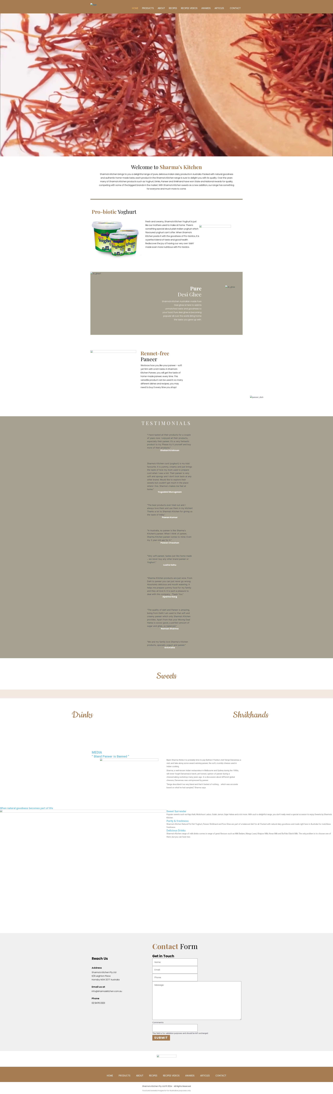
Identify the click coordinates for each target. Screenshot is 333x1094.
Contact (235, 8)
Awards (206, 8)
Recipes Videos (189, 8)
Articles (219, 8)
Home (135, 8)
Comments (158, 1022)
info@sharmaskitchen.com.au (107, 991)
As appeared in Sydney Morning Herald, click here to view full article (195, 792)
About (161, 8)
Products (148, 8)
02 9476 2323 (98, 1002)
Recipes (173, 8)
